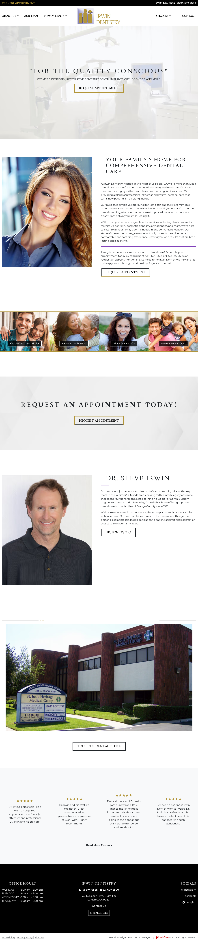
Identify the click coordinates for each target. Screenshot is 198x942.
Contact (189, 16)
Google (189, 902)
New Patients (54, 16)
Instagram (189, 889)
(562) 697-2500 (186, 3)
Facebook (189, 895)
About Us (9, 16)
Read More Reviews (99, 845)
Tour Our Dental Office (99, 746)
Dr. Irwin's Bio (118, 532)
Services (162, 16)
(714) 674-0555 (165, 3)
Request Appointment (18, 3)
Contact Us (99, 905)
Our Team (31, 16)
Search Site (100, 912)
